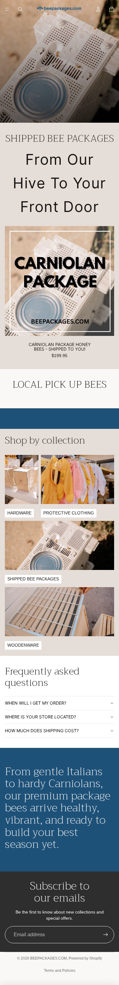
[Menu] (7, 9)
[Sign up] (105, 935)
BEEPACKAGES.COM (48, 958)
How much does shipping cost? (42, 730)
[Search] (20, 9)
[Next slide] (107, 418)
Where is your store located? (40, 716)
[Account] (98, 9)
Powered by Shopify (85, 958)
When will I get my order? (35, 703)
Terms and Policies (59, 970)
